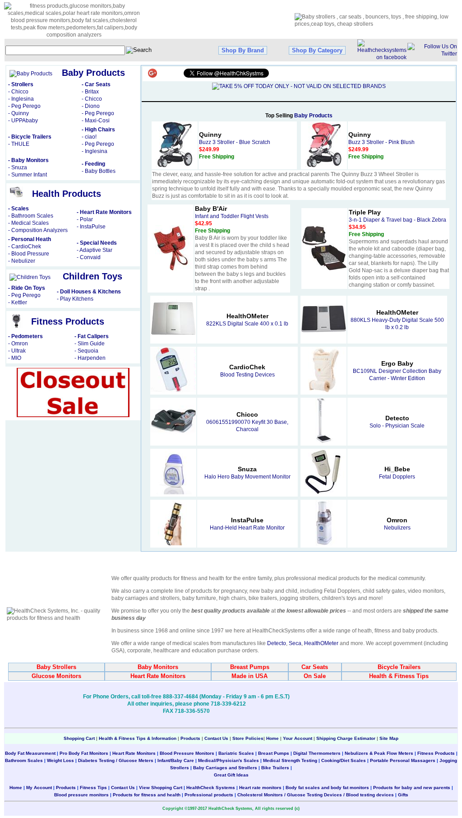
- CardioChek (24, 246)
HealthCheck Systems (210, 787)
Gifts (403, 794)
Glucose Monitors (56, 676)
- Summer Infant (27, 175)
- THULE (18, 144)
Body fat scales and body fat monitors (327, 787)
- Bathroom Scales (30, 216)
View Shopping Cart (160, 787)
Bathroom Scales (24, 760)
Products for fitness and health (146, 794)
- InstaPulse (91, 226)
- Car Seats (96, 84)
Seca (295, 643)
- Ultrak (17, 351)
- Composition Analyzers (38, 230)
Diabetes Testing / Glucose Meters (115, 760)
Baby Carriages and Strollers (225, 767)
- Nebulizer (21, 261)
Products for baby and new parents (411, 787)
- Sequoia (86, 351)
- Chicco (18, 91)
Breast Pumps (249, 667)
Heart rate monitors (260, 787)
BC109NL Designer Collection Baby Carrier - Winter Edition (397, 371)
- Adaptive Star (94, 250)
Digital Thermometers (317, 753)
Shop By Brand (243, 50)
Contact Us (216, 738)
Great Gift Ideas (231, 774)
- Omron (18, 343)
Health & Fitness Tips (399, 676)
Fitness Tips (93, 787)
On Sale (315, 676)
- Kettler (17, 302)
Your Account (297, 738)
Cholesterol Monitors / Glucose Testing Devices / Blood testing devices (315, 794)
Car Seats (314, 667)
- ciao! (89, 137)
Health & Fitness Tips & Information (137, 738)
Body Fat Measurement (30, 753)
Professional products (209, 794)
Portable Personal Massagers (402, 760)
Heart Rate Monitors (157, 676)
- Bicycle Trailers (29, 137)
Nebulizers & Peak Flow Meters (379, 753)
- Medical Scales (28, 223)
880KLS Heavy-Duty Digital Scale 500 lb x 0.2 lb (397, 320)
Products (190, 738)
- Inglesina (21, 99)
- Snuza (17, 167)
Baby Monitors (158, 667)
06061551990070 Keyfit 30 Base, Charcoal (247, 422)
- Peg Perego (24, 106)
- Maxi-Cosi (96, 120)
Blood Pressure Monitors (187, 753)
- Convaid (89, 257)
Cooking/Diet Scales (343, 760)
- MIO (14, 358)
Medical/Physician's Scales (228, 760)
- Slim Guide (89, 343)
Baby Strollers (56, 667)
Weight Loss (60, 760)
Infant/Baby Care (175, 760)
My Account (39, 787)
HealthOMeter (321, 643)
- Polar (85, 219)
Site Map (388, 738)
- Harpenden (90, 358)
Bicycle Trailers (399, 667)
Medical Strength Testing (290, 760)
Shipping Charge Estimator (345, 738)
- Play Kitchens (75, 299)
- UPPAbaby (23, 120)
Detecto (276, 643)
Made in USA (249, 676)
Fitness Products (436, 753)
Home (273, 738)
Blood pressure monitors (81, 794)
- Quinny (18, 113)
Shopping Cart (79, 738)
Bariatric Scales (235, 753)
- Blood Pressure (28, 254)
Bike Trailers (276, 767)
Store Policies (247, 738)
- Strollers (20, 84)
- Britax (90, 91)
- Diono (91, 106)
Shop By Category (317, 50)
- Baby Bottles (99, 171)
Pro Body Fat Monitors (84, 753)
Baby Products (313, 115)
